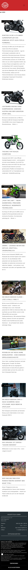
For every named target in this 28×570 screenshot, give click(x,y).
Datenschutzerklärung (7, 548)
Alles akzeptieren (14, 567)
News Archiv (7, 506)
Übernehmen (14, 563)
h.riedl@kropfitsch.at (22, 529)
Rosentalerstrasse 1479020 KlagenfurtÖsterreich (6, 519)
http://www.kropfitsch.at (21, 527)
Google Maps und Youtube (9, 554)
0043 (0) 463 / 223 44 (21, 523)
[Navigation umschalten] (24, 5)
